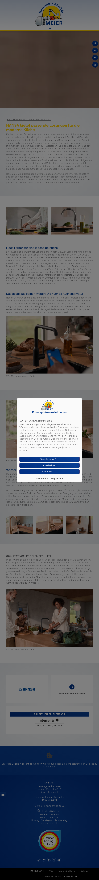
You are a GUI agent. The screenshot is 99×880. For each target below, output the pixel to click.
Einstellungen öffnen (49, 459)
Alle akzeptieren (49, 471)
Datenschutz (42, 478)
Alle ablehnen (49, 465)
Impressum (57, 478)
